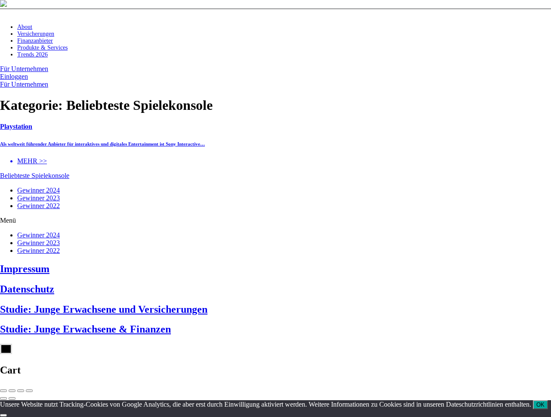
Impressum (25, 268)
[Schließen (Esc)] (3, 390)
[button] (275, 220)
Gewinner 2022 (38, 205)
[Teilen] (12, 390)
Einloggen (14, 76)
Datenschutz (27, 289)
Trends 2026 (32, 54)
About (24, 27)
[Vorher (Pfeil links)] (3, 398)
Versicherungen (35, 34)
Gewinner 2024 (38, 190)
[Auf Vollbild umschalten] (20, 390)
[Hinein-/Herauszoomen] (29, 390)
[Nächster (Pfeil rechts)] (12, 398)
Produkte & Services (42, 47)
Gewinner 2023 (38, 198)
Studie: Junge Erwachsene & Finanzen (85, 329)
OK (540, 404)
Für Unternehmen (24, 68)
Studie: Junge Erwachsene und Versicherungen (103, 309)
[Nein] (3, 415)
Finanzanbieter (35, 40)
